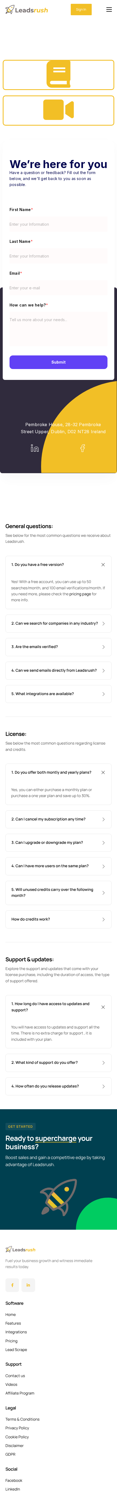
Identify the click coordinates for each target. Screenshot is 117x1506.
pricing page (80, 594)
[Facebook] (12, 1285)
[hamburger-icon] (109, 9)
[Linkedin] (28, 1285)
